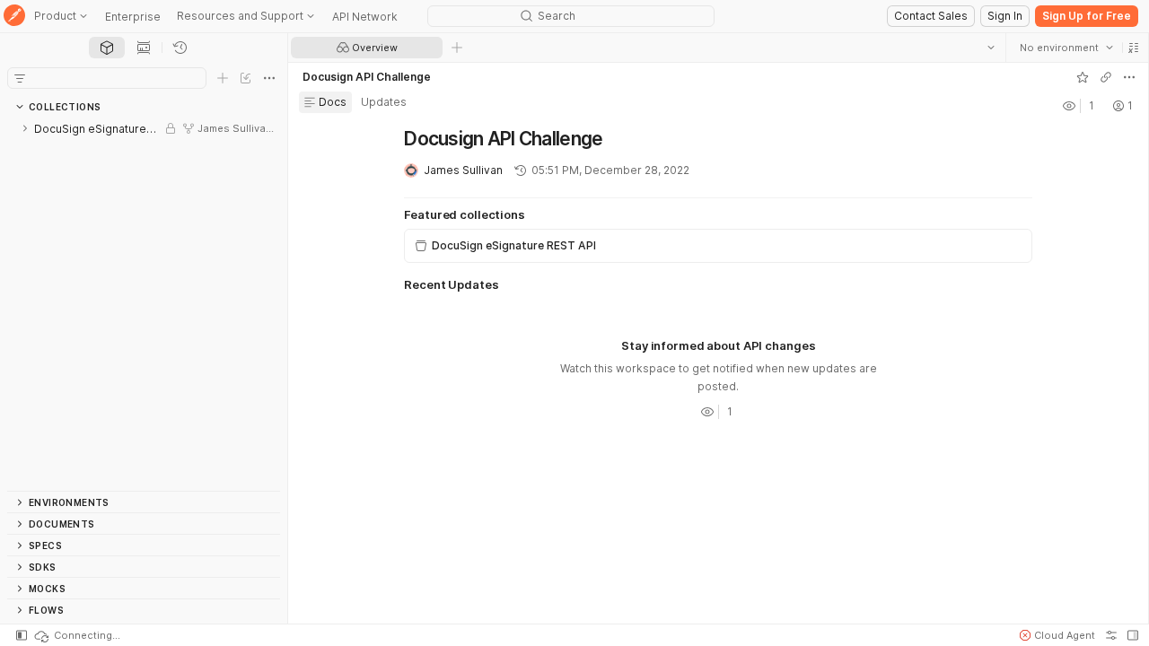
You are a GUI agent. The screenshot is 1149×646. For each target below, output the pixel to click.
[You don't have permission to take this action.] (457, 47)
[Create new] (222, 78)
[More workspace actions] (1128, 77)
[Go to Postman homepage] (14, 16)
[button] (1133, 47)
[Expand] (25, 128)
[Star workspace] (1082, 77)
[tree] (143, 304)
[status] (76, 635)
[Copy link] (1105, 77)
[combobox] (1065, 47)
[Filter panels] (20, 78)
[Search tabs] (990, 47)
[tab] (107, 47)
